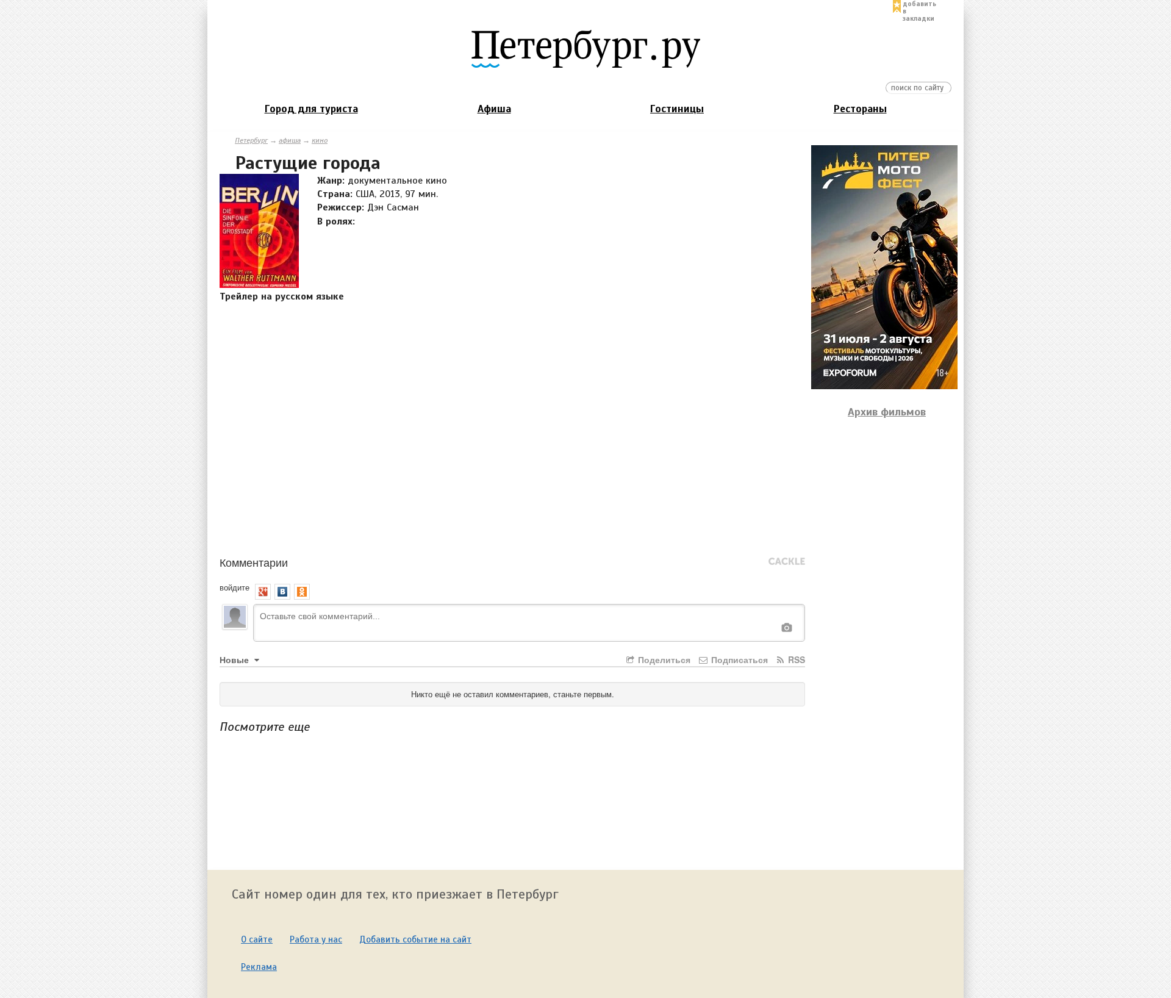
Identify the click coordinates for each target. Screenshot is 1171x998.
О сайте (257, 939)
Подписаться (738, 659)
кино (320, 140)
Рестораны (860, 108)
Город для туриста (311, 108)
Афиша (494, 108)
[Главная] (585, 48)
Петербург (251, 140)
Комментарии (254, 561)
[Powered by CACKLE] (786, 561)
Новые (235, 659)
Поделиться (663, 659)
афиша (290, 140)
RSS (795, 659)
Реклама (259, 966)
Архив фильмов (887, 411)
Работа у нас (316, 939)
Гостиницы (677, 108)
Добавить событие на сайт (415, 939)
